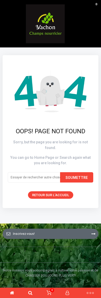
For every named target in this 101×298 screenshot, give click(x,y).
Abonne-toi (93, 234)
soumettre (77, 178)
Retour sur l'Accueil (50, 195)
